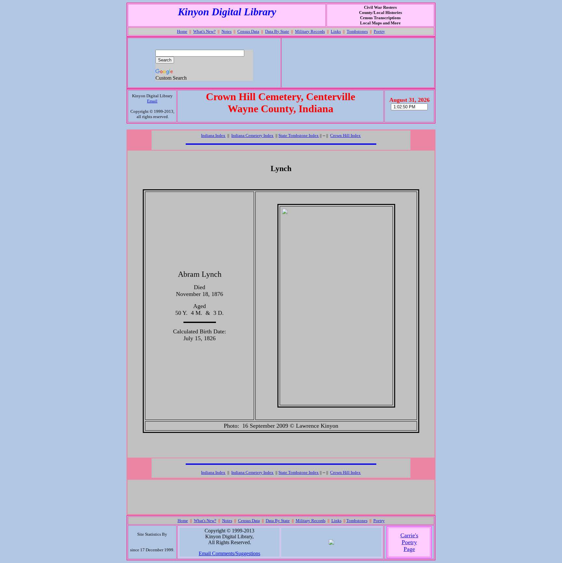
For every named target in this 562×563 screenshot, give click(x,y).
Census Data (248, 31)
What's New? (204, 31)
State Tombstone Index (298, 135)
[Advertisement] (358, 63)
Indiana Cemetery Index (252, 135)
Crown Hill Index (345, 135)
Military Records (310, 31)
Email (152, 101)
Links (336, 31)
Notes (226, 31)
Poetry (379, 31)
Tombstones (357, 31)
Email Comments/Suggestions (229, 553)
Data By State (277, 31)
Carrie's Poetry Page (409, 542)
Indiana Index (213, 135)
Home (182, 31)
